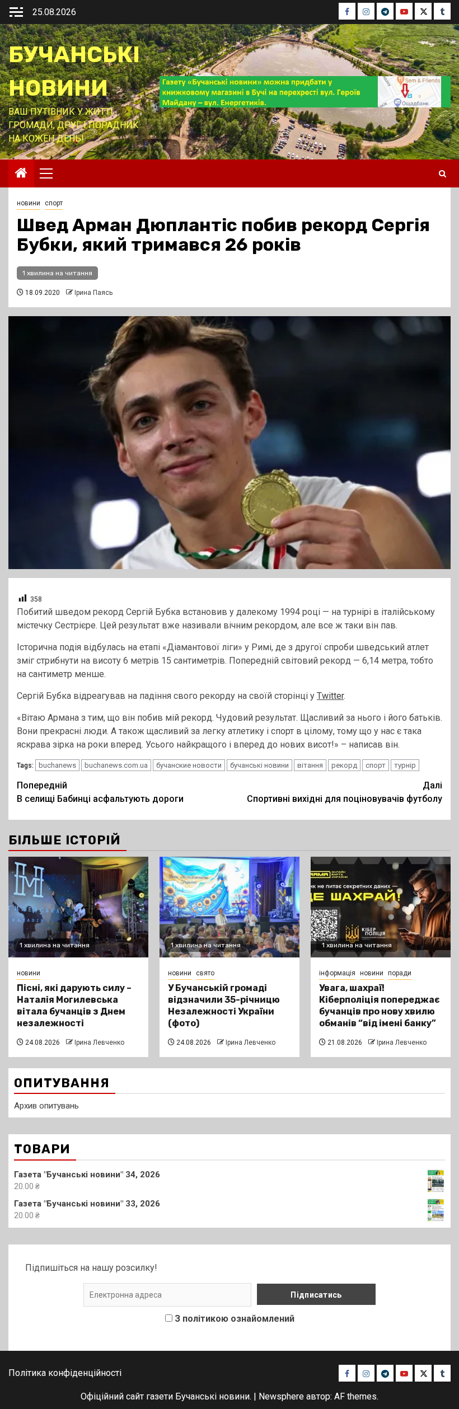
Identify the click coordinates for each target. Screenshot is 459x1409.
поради (399, 973)
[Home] (21, 174)
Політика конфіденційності (64, 1373)
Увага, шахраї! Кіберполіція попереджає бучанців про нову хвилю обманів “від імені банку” (379, 1005)
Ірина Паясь (93, 293)
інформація (337, 973)
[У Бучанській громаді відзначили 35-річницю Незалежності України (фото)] (229, 907)
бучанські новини (259, 765)
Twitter (330, 696)
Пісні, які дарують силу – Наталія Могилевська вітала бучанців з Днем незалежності (74, 1005)
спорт (54, 203)
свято (205, 973)
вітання (310, 765)
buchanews (57, 765)
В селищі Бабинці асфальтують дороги (100, 792)
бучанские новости (189, 765)
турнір (405, 765)
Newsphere (281, 1396)
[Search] (442, 174)
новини (28, 203)
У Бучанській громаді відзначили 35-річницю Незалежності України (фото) (224, 1005)
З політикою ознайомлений (234, 1318)
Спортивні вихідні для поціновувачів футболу (344, 792)
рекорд (344, 765)
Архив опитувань (46, 1106)
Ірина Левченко (99, 1042)
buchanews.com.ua (116, 765)
